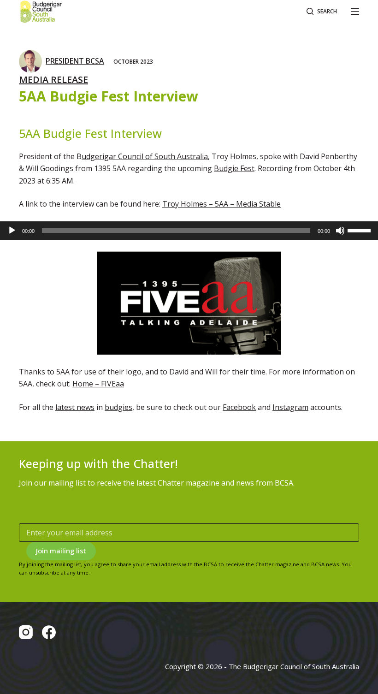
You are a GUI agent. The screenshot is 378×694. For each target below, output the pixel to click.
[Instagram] (26, 632)
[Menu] (355, 11)
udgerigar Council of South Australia (145, 156)
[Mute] (340, 230)
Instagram (290, 407)
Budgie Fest (234, 168)
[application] (189, 230)
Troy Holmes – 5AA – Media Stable (221, 204)
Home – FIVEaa (98, 384)
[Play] (12, 230)
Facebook (239, 407)
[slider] (360, 229)
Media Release (53, 79)
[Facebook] (49, 632)
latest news (74, 407)
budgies (118, 407)
